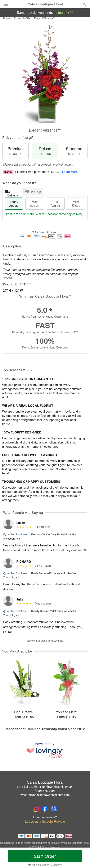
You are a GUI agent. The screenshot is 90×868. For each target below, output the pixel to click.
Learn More (70, 172)
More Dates (76, 203)
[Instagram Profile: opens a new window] (36, 809)
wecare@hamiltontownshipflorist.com (45, 795)
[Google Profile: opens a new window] (54, 809)
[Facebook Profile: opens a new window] (45, 809)
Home (6, 18)
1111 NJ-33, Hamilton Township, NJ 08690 (45, 786)
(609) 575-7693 (45, 790)
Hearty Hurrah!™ (41, 611)
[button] (81, 858)
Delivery (12, 194)
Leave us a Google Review (45, 821)
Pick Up (36, 192)
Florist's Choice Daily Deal (47, 534)
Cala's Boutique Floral (45, 4)
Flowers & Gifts (22, 18)
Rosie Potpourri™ (41, 573)
